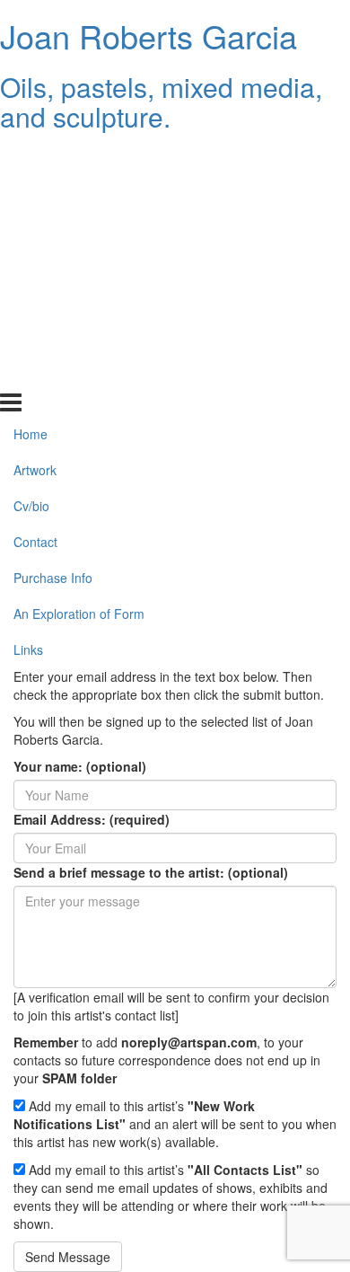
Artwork (35, 194)
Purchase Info (52, 302)
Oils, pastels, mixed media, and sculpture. (161, 101)
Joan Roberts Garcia (148, 35)
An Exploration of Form (78, 338)
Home (30, 158)
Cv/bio (31, 230)
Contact (35, 266)
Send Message (67, 1257)
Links (28, 374)
